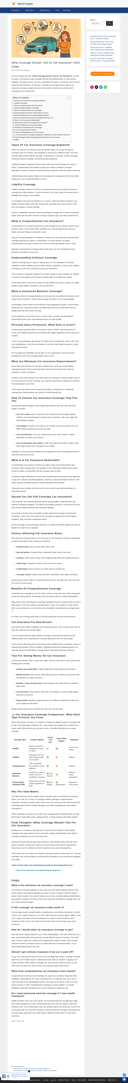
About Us (53, 1080)
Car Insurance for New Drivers (25, 130)
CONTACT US (111, 1080)
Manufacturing (44, 10)
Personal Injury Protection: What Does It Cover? (31, 113)
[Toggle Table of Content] (68, 97)
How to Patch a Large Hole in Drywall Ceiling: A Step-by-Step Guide (35, 1070)
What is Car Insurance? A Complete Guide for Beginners (38, 870)
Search (92, 20)
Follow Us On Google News (102, 74)
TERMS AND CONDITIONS (97, 1080)
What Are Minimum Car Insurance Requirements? (31, 115)
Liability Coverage (20, 103)
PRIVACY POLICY (64, 1080)
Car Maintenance (19, 1066)
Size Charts (67, 10)
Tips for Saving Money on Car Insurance (29, 132)
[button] (21, 10)
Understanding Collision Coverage (26, 108)
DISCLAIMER (82, 1080)
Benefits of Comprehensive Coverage (28, 127)
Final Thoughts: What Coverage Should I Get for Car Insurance (37, 137)
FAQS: (17, 140)
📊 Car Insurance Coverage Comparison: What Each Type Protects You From (42, 135)
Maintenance (29, 10)
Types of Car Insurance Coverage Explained (29, 101)
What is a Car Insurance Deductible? (27, 120)
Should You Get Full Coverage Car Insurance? (31, 122)
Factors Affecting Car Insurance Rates (28, 125)
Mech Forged (25, 3)
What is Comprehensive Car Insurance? (28, 105)
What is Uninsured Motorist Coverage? (28, 110)
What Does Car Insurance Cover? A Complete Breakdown (32, 1068)
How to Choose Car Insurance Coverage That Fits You (33, 118)
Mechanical (15, 10)
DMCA (74, 1080)
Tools (57, 10)
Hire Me (46, 1080)
